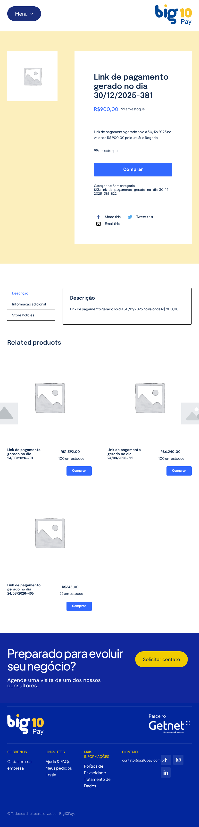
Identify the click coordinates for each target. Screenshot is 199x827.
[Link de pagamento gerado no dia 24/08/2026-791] (49, 397)
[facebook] (166, 760)
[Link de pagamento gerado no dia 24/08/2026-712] (150, 397)
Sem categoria (124, 186)
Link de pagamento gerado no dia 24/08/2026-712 (124, 454)
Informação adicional (29, 304)
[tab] (31, 293)
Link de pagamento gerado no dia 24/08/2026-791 (24, 454)
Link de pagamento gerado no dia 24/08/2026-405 (24, 589)
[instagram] (178, 760)
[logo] (173, 14)
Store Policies (23, 315)
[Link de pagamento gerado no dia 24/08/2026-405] (49, 532)
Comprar (133, 169)
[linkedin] (166, 772)
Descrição (20, 293)
